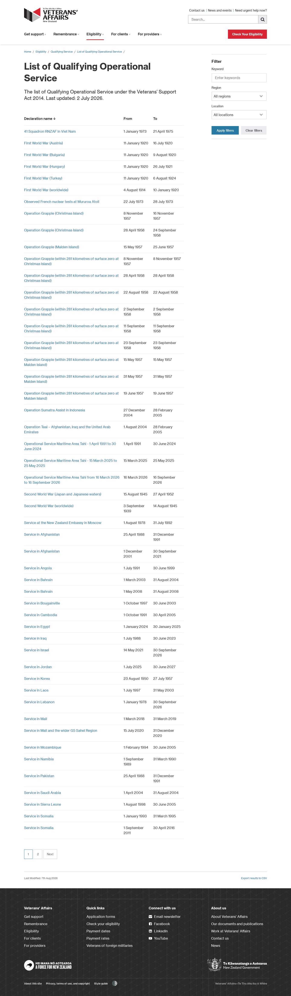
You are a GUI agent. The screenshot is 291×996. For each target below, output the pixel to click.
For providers (149, 34)
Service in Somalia (38, 816)
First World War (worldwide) (46, 190)
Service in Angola (38, 568)
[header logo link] (51, 14)
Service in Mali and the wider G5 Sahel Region (60, 730)
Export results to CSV (254, 878)
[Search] (262, 19)
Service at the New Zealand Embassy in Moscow (62, 523)
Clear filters (254, 130)
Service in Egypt (37, 626)
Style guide (101, 983)
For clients (120, 34)
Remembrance (65, 34)
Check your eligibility (103, 924)
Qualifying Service (62, 51)
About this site (33, 983)
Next (50, 854)
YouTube (160, 938)
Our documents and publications (237, 924)
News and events (220, 10)
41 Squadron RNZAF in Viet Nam (50, 131)
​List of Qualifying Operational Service (99, 51)
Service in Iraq (35, 638)
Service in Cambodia (40, 615)
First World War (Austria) (43, 143)
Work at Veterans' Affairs (230, 931)
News (215, 945)
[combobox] (239, 96)
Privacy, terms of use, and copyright (68, 983)
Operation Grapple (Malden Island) (51, 247)
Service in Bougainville (42, 603)
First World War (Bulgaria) (44, 155)
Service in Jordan (38, 667)
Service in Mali (35, 719)
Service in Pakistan (39, 776)
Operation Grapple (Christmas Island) (54, 213)
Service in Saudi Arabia (42, 793)
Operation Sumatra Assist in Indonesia (54, 410)
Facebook (161, 924)
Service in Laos (36, 690)
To (155, 118)
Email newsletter (167, 916)
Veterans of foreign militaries (109, 945)
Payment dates (98, 931)
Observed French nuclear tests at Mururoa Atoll (61, 201)
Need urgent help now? (251, 10)
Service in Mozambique (42, 747)
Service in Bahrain (38, 580)
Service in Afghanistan (42, 534)
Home (27, 51)
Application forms (100, 916)
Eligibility (94, 34)
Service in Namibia (39, 759)
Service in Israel (36, 650)
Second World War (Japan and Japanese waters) (62, 494)
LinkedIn (160, 931)
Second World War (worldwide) (48, 506)
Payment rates (97, 938)
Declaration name (38, 118)
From (128, 118)
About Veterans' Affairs (229, 916)
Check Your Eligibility (247, 34)
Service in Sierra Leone (42, 804)
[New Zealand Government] (237, 965)
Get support (34, 34)
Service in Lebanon (39, 702)
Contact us (197, 10)
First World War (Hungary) (44, 166)
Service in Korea (37, 678)
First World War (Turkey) (43, 178)
